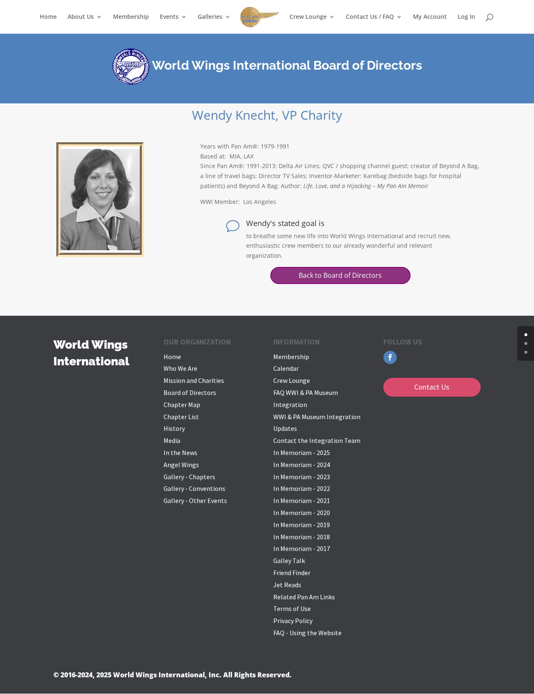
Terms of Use (292, 608)
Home (48, 17)
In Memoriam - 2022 (301, 488)
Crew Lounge (291, 380)
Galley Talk (289, 560)
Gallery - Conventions (194, 488)
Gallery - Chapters (189, 477)
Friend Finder (291, 572)
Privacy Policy (292, 620)
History (174, 428)
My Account (430, 17)
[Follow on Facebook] (390, 357)
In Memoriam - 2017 (301, 548)
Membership (131, 17)
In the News (180, 452)
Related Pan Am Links (304, 597)
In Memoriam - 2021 (301, 500)
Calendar (286, 368)
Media (172, 440)
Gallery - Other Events (195, 500)
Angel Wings (181, 464)
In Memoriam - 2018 (301, 537)
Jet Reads (287, 585)
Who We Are (180, 368)
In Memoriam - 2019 (301, 524)
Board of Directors (190, 392)
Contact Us (431, 387)
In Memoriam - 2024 (301, 464)
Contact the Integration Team (316, 440)
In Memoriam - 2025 (301, 452)
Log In (466, 17)
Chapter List (181, 416)
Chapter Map (182, 404)
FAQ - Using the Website (307, 633)
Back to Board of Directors (340, 275)
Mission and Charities (194, 380)
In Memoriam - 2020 (301, 512)
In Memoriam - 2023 (301, 477)
